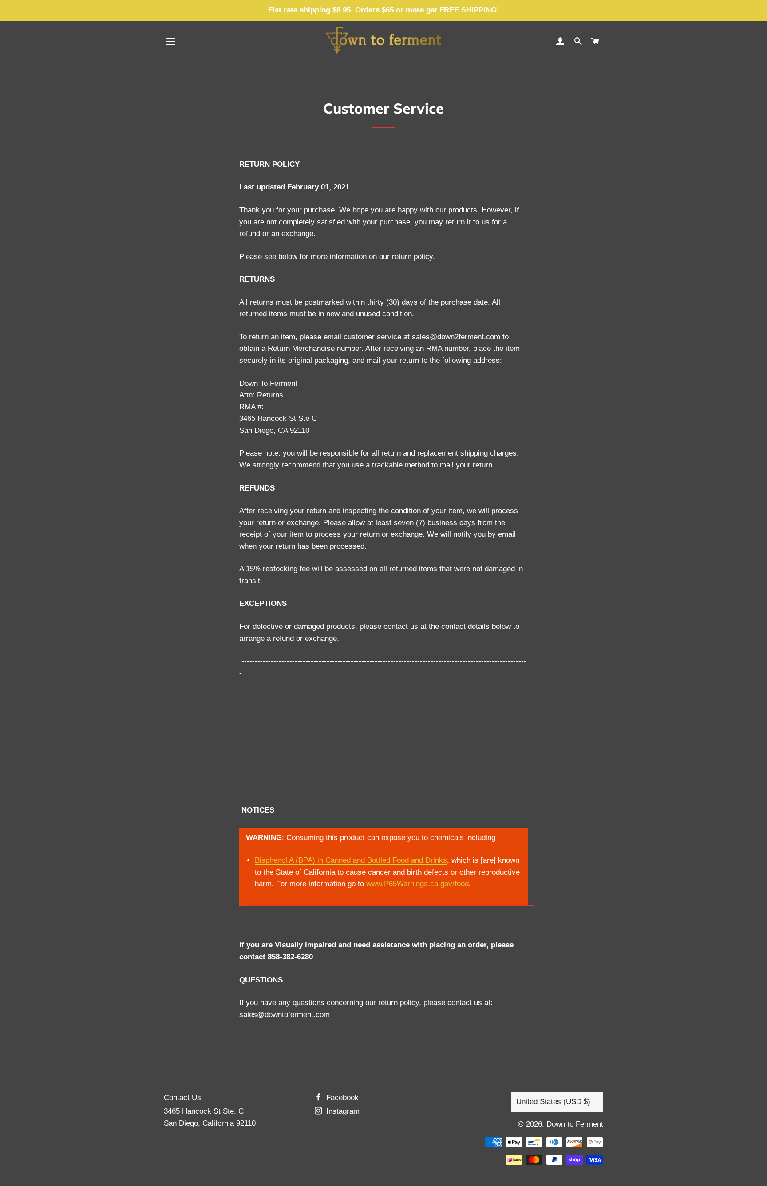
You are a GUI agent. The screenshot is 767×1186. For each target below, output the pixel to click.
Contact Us (182, 1097)
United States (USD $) (553, 1101)
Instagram (342, 1111)
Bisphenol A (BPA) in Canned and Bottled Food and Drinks (351, 860)
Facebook (341, 1097)
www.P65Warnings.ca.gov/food (417, 884)
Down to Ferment (574, 1124)
